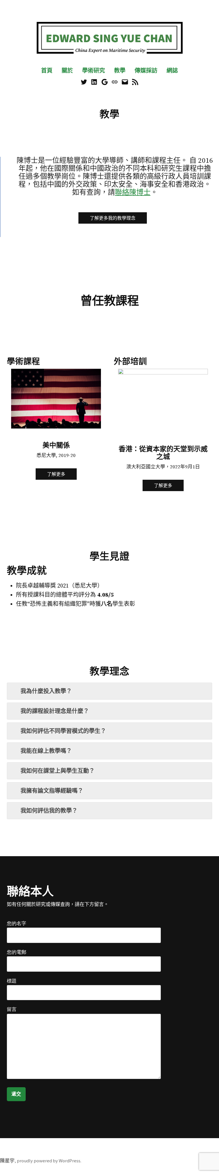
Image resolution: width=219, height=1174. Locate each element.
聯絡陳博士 (133, 192)
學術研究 (93, 70)
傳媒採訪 (146, 70)
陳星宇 (7, 1161)
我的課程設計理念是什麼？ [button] (55, 710)
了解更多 (56, 474)
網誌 (172, 70)
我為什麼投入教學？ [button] (46, 691)
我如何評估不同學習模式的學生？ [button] (63, 730)
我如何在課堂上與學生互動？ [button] (58, 770)
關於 (67, 70)
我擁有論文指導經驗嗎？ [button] (52, 790)
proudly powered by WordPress (48, 1161)
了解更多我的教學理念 (112, 218)
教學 (119, 70)
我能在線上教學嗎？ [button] (46, 750)
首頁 (46, 70)
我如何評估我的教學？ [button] (49, 810)
